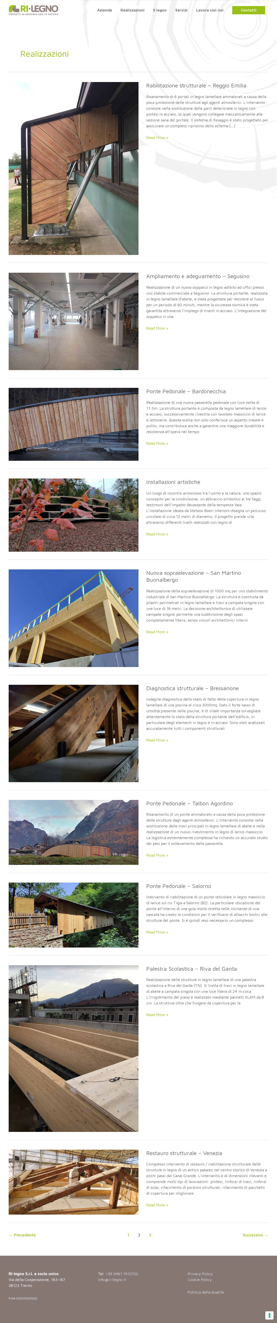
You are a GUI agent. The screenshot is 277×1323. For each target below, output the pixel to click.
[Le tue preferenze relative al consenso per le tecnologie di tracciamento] (269, 1315)
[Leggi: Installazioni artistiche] (73, 514)
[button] (248, 10)
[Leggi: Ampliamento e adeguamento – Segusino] (73, 321)
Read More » (157, 137)
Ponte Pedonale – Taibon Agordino (189, 803)
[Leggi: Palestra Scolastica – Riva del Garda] (73, 1048)
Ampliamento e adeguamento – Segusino (198, 276)
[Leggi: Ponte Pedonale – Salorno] (73, 914)
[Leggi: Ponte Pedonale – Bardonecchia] (73, 424)
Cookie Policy (200, 1279)
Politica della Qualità (206, 1292)
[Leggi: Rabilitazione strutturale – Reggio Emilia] (73, 168)
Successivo (255, 1234)
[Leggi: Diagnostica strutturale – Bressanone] (73, 733)
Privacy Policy (200, 1273)
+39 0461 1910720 (122, 1273)
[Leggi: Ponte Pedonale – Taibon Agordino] (73, 832)
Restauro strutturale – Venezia (184, 1153)
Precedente (22, 1234)
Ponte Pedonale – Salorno (178, 886)
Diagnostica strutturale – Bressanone (192, 688)
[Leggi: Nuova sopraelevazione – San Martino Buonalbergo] (73, 618)
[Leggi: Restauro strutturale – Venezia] (73, 1181)
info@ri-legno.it (112, 1279)
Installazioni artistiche (173, 482)
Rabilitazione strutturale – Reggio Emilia (196, 85)
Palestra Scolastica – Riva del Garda (191, 968)
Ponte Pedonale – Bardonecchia (186, 391)
